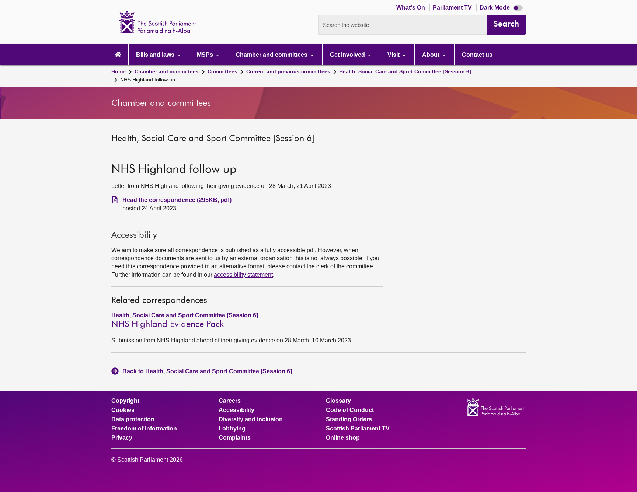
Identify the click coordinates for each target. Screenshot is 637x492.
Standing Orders (349, 419)
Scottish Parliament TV (358, 429)
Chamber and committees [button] (272, 55)
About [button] (431, 55)
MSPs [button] (206, 55)
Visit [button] (394, 55)
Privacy (121, 438)
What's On (411, 7)
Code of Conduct (350, 410)
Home (118, 71)
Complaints (235, 438)
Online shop (343, 438)
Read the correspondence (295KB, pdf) (177, 200)
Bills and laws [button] (156, 55)
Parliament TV (453, 7)
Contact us (477, 55)
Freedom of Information (144, 429)
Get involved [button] (348, 55)
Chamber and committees (167, 71)
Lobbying (232, 429)
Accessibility (236, 410)
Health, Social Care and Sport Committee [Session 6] (405, 71)
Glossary (338, 401)
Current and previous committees (288, 71)
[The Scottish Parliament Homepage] (118, 54)
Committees (222, 71)
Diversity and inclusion (251, 419)
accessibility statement (243, 275)
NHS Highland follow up (147, 80)
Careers (230, 401)
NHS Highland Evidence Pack (167, 324)
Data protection (132, 419)
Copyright (125, 401)
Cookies (123, 410)
